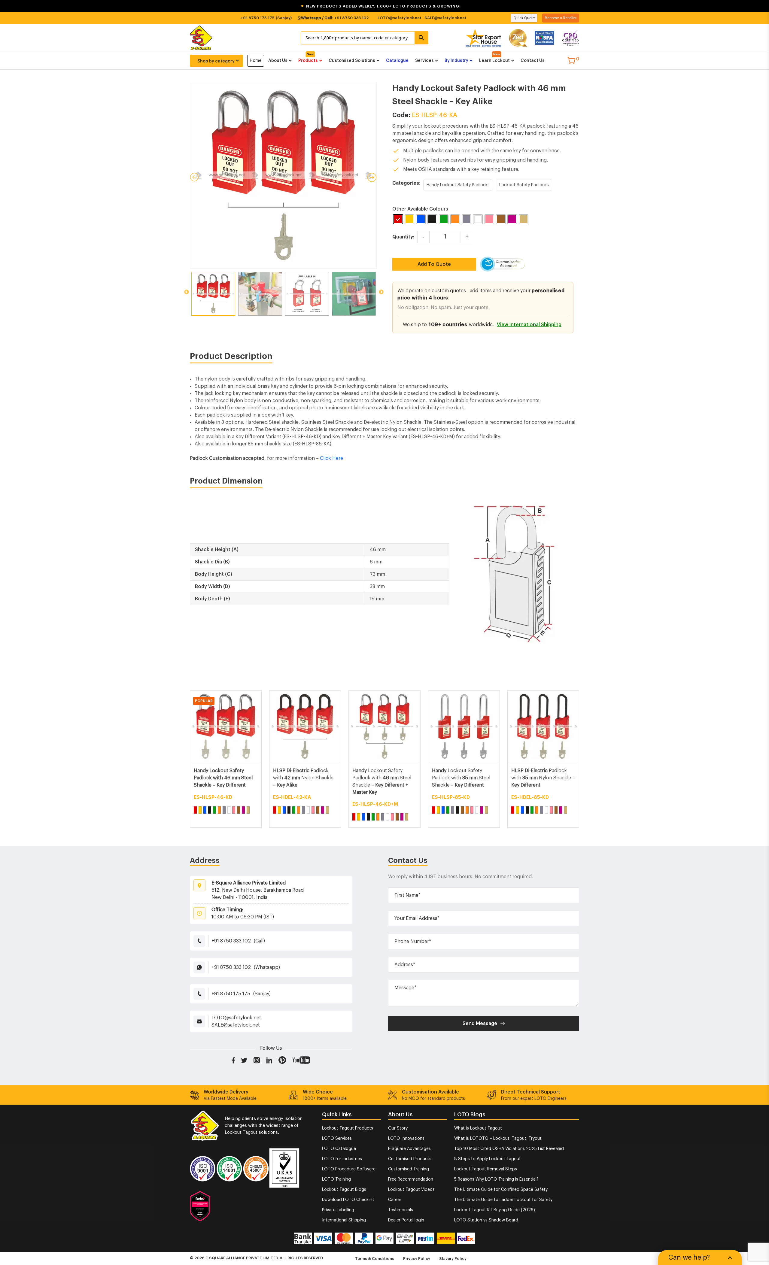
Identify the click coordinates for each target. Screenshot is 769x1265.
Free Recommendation (410, 1179)
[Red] (195, 810)
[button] (384, 6)
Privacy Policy (416, 1258)
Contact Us (533, 61)
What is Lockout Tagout (478, 1128)
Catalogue (397, 61)
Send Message (480, 1023)
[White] (228, 810)
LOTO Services (337, 1138)
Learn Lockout (494, 61)
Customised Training (408, 1169)
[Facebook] (233, 1059)
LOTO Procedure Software (348, 1169)
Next (381, 292)
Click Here (331, 458)
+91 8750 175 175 (258, 18)
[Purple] (243, 810)
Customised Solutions (352, 61)
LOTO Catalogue (339, 1149)
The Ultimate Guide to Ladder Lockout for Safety (503, 1200)
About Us (277, 61)
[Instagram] (257, 1059)
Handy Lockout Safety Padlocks (458, 185)
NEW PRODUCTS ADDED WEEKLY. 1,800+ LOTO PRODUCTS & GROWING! (381, 6)
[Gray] (224, 810)
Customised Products (409, 1159)
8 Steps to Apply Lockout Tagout (487, 1159)
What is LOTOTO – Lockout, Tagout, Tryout (498, 1138)
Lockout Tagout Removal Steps (485, 1169)
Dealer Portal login (406, 1220)
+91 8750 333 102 (351, 18)
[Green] (214, 810)
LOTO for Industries (342, 1159)
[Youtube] (301, 1059)
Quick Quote (524, 18)
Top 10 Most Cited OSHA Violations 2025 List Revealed (509, 1149)
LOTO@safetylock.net (399, 18)
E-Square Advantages (409, 1149)
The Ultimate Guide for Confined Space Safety (501, 1190)
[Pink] (233, 810)
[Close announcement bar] (760, 6)
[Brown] (238, 810)
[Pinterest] (282, 1059)
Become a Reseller (560, 18)
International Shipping (344, 1220)
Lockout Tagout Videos (411, 1190)
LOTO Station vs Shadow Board (486, 1220)
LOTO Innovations (406, 1138)
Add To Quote (434, 264)
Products (308, 61)
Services (424, 61)
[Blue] (204, 810)
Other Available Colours (420, 209)
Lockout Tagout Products (347, 1128)
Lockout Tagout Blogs (344, 1190)
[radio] (398, 219)
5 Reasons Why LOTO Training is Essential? (496, 1179)
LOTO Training (336, 1179)
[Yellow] (200, 810)
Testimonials (400, 1210)
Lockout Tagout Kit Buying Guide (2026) (494, 1210)
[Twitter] (244, 1059)
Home (256, 61)
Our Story (398, 1128)
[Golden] (248, 810)
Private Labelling (338, 1210)
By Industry (456, 61)
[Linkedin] (269, 1059)
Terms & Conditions (374, 1258)
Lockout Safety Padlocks (524, 185)
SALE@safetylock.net (445, 18)
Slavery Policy (453, 1258)
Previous (187, 292)
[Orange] (219, 810)
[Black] (209, 810)
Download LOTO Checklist (348, 1200)
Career (394, 1200)
